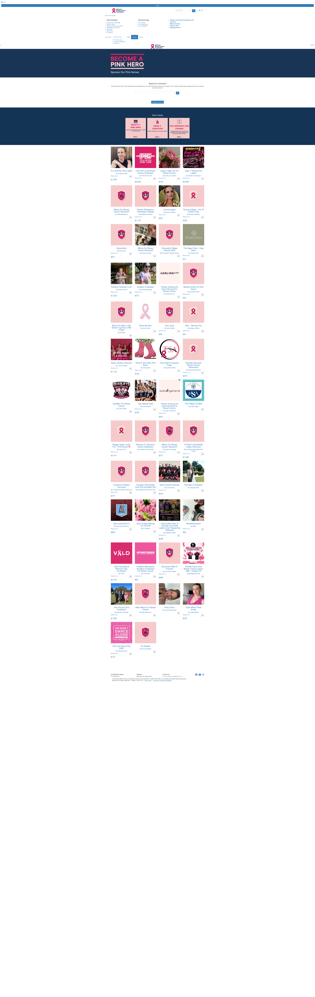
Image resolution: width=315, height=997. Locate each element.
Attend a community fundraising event (182, 20)
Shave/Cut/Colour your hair (114, 26)
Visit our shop (174, 26)
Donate (141, 37)
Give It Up (109, 29)
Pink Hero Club (117, 37)
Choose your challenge (113, 23)
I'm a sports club (143, 24)
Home (4, 2)
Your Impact (108, 37)
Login (157, 5)
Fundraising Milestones (120, 41)
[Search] (193, 10)
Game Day (110, 31)
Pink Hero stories (118, 40)
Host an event (111, 24)
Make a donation (175, 24)
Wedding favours (175, 27)
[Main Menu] (0, 45)
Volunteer (173, 22)
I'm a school (141, 23)
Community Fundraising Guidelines (162, 680)
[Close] (314, 45)
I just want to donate (157, 102)
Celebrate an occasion (113, 27)
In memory (110, 32)
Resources (116, 43)
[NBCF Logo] (120, 668)
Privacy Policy (148, 680)
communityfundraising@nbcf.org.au (173, 676)
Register (134, 37)
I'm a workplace (142, 26)
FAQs (128, 37)
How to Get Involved (110, 15)
